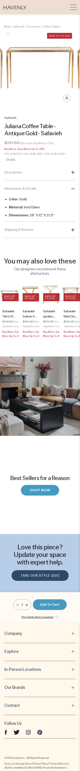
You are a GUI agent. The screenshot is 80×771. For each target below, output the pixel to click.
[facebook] (5, 732)
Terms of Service (58, 763)
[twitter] (17, 732)
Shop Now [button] (40, 490)
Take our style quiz (40, 576)
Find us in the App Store (17, 763)
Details (10, 159)
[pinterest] (39, 732)
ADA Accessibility (14, 767)
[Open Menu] (73, 7)
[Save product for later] (7, 36)
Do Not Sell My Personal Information (46, 767)
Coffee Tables (51, 26)
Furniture (33, 26)
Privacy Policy (40, 763)
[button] (15, 7)
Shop (7, 26)
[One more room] (27, 604)
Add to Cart (49, 605)
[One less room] (17, 605)
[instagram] (28, 732)
